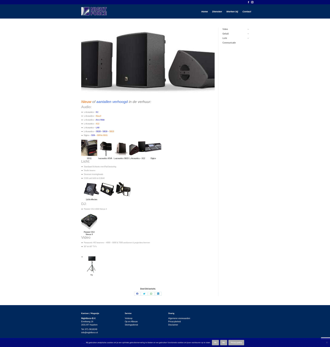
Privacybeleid (174, 321)
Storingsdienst (131, 325)
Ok (215, 342)
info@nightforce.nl (89, 332)
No (223, 342)
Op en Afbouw (131, 321)
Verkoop (128, 318)
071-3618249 (91, 329)
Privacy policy (236, 342)
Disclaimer (173, 325)
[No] (326, 342)
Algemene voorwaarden (179, 318)
